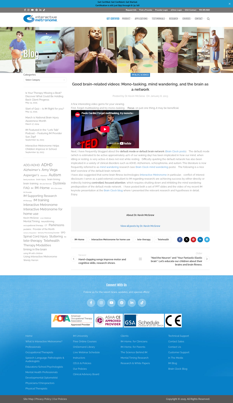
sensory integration (29, 233)
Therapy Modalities (37, 245)
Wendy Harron (30, 260)
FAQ (26, 188)
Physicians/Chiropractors (39, 383)
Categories (29, 74)
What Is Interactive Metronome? (43, 341)
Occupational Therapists (39, 352)
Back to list (140, 259)
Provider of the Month (44, 229)
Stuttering (56, 236)
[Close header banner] (229, 3)
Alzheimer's (31, 170)
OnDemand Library (84, 346)
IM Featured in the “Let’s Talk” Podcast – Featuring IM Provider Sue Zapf (43, 133)
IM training (41, 200)
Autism (55, 175)
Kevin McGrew (31, 217)
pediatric (27, 229)
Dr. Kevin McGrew (135, 96)
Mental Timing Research (135, 357)
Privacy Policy (43, 399)
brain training (30, 183)
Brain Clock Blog (177, 368)
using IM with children (33, 253)
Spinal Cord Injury (35, 236)
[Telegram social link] (207, 239)
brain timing (53, 179)
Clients (125, 335)
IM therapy (27, 201)
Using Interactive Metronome (40, 256)
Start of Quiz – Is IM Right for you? (44, 108)
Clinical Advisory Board (86, 374)
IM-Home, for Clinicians (134, 341)
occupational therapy (33, 225)
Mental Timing (31, 221)
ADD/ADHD (31, 165)
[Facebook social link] (25, 10)
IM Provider (27, 192)
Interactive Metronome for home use (42, 211)
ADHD (47, 164)
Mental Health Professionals (41, 372)
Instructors (79, 357)
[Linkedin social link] (40, 10)
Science (145, 75)
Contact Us (174, 346)
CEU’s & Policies (82, 363)
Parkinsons (56, 225)
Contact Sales (176, 341)
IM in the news (56, 188)
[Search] (208, 18)
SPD (63, 232)
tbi (65, 237)
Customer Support (178, 352)
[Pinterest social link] (36, 10)
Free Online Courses (85, 341)
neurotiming (47, 221)
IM (32, 188)
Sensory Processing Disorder (48, 233)
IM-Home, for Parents (133, 346)
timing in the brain (35, 249)
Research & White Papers (135, 363)
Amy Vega (50, 170)
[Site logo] (40, 18)
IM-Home (42, 188)
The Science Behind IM (134, 352)
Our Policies (80, 368)
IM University (80, 335)
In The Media (175, 357)
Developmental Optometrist (41, 377)
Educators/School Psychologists (44, 366)
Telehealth (51, 241)
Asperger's (31, 175)
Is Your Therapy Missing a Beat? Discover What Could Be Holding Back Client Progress (44, 96)
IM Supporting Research (40, 196)
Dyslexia (59, 183)
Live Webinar (45, 218)
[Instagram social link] (28, 10)
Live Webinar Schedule (86, 352)
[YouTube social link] (32, 10)
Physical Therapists (36, 388)
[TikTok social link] (44, 10)
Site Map (28, 399)
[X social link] (186, 239)
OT (46, 225)
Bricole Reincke (46, 184)
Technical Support (178, 335)
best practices (29, 180)
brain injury (41, 179)
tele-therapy (32, 241)
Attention (43, 176)
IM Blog (38, 62)
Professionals (33, 346)
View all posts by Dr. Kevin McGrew (140, 225)
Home (26, 62)
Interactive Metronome (40, 205)
